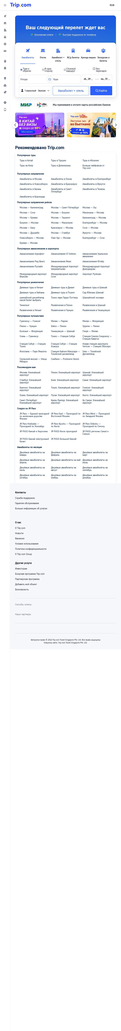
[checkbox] (101, 69)
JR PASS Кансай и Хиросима (34, 431)
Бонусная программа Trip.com (30, 574)
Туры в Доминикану (61, 165)
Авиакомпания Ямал (61, 261)
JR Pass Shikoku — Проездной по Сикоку (94, 425)
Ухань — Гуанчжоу (29, 336)
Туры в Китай (26, 160)
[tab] (27, 54)
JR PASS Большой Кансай (63, 439)
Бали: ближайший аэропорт (65, 380)
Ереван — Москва (28, 243)
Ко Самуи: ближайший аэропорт (94, 401)
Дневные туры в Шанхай (95, 287)
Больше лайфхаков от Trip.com (93, 166)
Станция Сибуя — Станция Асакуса (64, 345)
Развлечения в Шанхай (94, 305)
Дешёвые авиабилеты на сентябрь (95, 468)
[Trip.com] (20, 5)
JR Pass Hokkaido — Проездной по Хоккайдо (32, 425)
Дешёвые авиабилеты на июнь (95, 461)
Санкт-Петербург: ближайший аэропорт (30, 401)
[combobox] (24, 79)
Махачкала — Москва (93, 212)
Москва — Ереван (28, 217)
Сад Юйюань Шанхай (93, 292)
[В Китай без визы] (39, 125)
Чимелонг (24, 305)
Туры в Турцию (58, 160)
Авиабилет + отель (71, 91)
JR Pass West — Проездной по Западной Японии (96, 414)
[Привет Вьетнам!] (91, 125)
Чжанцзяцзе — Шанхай (63, 331)
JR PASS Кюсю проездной (64, 431)
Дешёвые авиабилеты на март (95, 453)
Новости (19, 533)
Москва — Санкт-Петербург (65, 207)
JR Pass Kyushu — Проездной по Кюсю (65, 425)
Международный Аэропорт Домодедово (96, 267)
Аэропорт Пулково (92, 274)
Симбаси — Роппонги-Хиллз (65, 359)
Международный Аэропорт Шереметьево (64, 267)
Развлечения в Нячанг (31, 310)
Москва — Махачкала (61, 222)
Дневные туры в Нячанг (31, 287)
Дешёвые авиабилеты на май (66, 460)
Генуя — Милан (90, 331)
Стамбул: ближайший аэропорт (30, 381)
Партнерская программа (27, 579)
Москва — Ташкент (60, 217)
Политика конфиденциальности (30, 549)
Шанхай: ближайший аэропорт (93, 373)
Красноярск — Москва (62, 228)
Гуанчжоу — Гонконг (30, 321)
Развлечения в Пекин (61, 305)
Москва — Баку (27, 228)
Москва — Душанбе (29, 233)
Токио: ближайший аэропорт (65, 387)
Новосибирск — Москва (32, 238)
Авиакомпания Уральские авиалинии (95, 255)
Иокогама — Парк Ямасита (33, 351)
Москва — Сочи (27, 212)
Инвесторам (21, 568)
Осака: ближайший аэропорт (34, 395)
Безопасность (22, 589)
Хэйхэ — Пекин (58, 326)
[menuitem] (5, 16)
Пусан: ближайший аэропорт (65, 395)
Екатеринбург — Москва (95, 222)
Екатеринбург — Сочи (94, 238)
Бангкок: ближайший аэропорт (30, 388)
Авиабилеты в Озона (61, 179)
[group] (41, 34)
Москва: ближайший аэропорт (30, 373)
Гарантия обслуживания (27, 503)
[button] (5, 5)
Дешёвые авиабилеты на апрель (32, 461)
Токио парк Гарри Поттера (64, 297)
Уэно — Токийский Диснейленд (92, 352)
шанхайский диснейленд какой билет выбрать (32, 298)
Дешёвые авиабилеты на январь (32, 453)
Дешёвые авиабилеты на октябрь (32, 476)
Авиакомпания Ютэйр (93, 261)
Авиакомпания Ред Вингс (32, 261)
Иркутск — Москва (92, 233)
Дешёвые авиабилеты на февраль (63, 453)
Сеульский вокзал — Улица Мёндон (33, 360)
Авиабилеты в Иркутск (94, 184)
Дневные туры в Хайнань (32, 292)
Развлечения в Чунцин (62, 310)
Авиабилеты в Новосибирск (34, 184)
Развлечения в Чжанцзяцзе (96, 310)
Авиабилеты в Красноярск (64, 184)
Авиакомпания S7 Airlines (63, 254)
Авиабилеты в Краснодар (32, 196)
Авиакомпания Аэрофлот (32, 254)
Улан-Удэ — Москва (60, 238)
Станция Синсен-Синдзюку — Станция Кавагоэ (97, 337)
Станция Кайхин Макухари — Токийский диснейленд (65, 352)
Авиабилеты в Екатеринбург (97, 179)
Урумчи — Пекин (91, 326)
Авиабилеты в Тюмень (94, 189)
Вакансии (19, 538)
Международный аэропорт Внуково (33, 275)
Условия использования (26, 543)
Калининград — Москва (94, 217)
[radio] (29, 69)
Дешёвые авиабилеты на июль (32, 468)
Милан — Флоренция (93, 321)
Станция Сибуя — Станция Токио (33, 345)
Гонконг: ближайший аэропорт (93, 388)
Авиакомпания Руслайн (31, 266)
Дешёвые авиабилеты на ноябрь (63, 476)
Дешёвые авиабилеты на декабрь (95, 476)
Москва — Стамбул (60, 233)
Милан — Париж (59, 321)
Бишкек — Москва (29, 222)
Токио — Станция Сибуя (63, 336)
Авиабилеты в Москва (31, 179)
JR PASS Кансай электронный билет (34, 440)
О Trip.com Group (23, 554)
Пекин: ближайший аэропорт (65, 372)
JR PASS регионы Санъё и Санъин (96, 432)
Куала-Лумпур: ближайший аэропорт (64, 401)
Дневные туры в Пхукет (63, 292)
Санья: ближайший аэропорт (97, 380)
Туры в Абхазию (91, 160)
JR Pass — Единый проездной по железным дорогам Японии (34, 416)
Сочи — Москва (90, 228)
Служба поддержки (25, 498)
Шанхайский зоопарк (93, 297)
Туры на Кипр (26, 165)
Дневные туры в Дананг (63, 287)
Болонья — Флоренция (31, 331)
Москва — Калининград (31, 207)
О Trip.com (20, 528)
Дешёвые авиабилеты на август (63, 468)
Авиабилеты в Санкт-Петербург (61, 190)
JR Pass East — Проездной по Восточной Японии (66, 414)
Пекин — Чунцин (28, 326)
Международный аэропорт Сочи (64, 275)
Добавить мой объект (26, 584)
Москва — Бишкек (60, 212)
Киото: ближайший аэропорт (97, 395)
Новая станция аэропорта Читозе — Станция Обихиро (97, 345)
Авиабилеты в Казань (30, 189)
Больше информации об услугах (31, 508)
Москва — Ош (89, 207)
